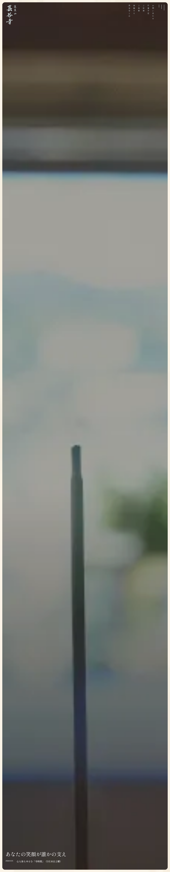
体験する (134, 10)
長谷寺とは (129, 11)
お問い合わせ (153, 12)
